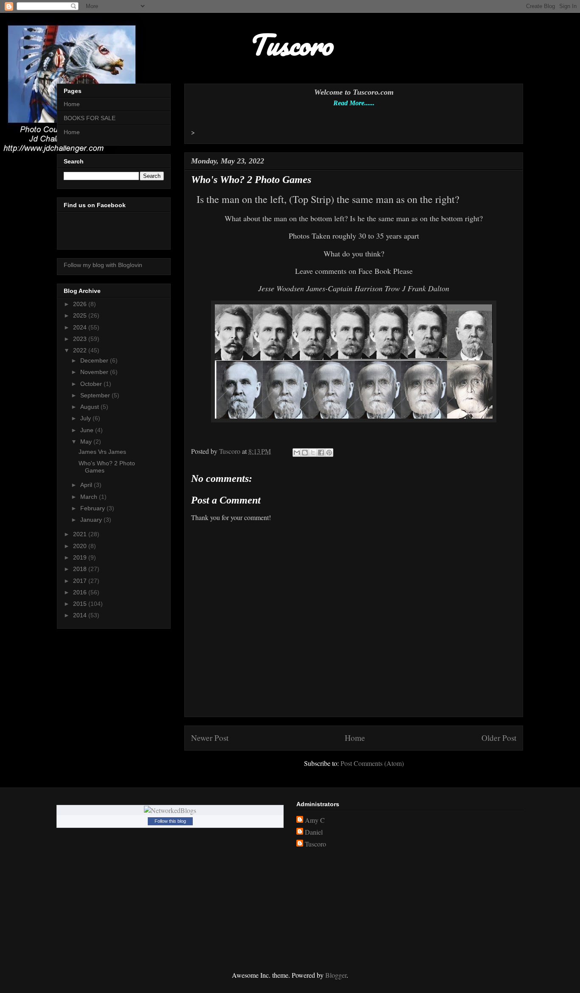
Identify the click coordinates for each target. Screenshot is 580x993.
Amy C (315, 820)
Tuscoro (315, 844)
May (86, 441)
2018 (80, 568)
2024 (80, 327)
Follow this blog (170, 821)
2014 (80, 615)
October (92, 383)
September (96, 395)
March (89, 496)
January (92, 519)
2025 (80, 315)
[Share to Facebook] (321, 452)
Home (355, 737)
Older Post (498, 737)
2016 (80, 592)
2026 (80, 304)
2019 (80, 557)
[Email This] (297, 452)
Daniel (314, 832)
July (86, 418)
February (93, 508)
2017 (80, 580)
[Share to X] (313, 452)
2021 (80, 534)
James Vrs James (102, 451)
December (95, 360)
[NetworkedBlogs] (170, 810)
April (87, 484)
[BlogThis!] (305, 452)
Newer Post (209, 737)
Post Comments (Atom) (372, 763)
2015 (80, 603)
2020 (80, 546)
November (95, 372)
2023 (80, 338)
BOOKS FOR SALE (89, 118)
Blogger (335, 974)
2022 (80, 350)
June (87, 430)
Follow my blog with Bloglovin (103, 265)
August (90, 406)
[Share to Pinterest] (329, 452)
